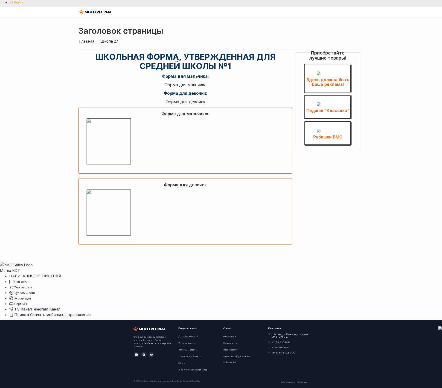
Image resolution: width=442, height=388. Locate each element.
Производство (230, 350)
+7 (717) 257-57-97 (281, 342)
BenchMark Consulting (191, 381)
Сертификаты (230, 343)
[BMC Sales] (16, 264)
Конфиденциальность (189, 356)
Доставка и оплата (188, 336)
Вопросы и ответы (187, 350)
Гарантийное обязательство (192, 370)
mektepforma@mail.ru (283, 353)
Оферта (182, 363)
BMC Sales (302, 382)
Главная (86, 41)
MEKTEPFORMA (98, 12)
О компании (229, 336)
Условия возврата (187, 343)
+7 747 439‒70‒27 (280, 347)
